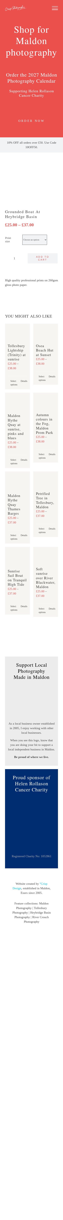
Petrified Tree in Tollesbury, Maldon (45, 500)
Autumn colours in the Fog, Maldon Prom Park (44, 423)
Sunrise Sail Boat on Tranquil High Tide (17, 577)
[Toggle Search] (43, 8)
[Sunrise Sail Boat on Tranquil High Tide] (17, 556)
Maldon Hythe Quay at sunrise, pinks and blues (16, 426)
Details (24, 381)
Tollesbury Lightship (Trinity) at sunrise (17, 352)
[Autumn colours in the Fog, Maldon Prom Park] (45, 401)
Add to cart (42, 258)
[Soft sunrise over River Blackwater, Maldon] (45, 555)
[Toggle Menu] (55, 8)
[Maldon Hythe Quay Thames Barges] (17, 481)
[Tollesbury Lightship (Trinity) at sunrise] (17, 332)
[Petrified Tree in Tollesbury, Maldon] (45, 480)
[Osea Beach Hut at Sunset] (45, 332)
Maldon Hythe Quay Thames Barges (14, 504)
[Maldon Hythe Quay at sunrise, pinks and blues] (17, 401)
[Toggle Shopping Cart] (33, 8)
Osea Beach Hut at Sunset (44, 350)
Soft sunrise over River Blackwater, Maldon (45, 577)
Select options (13, 383)
